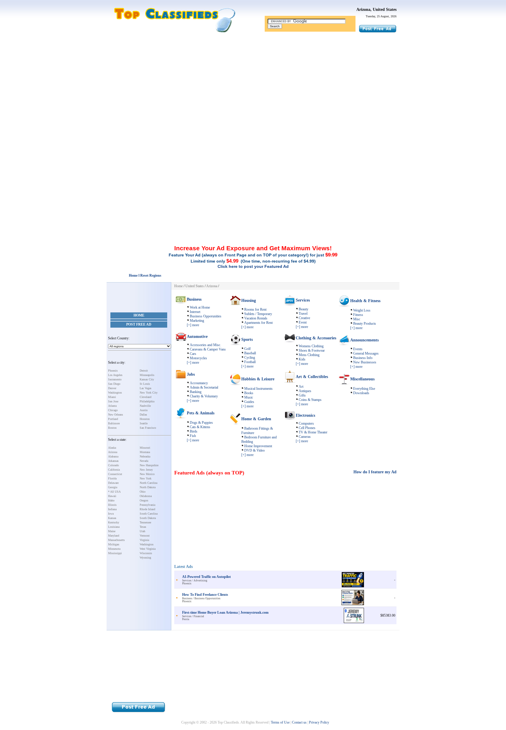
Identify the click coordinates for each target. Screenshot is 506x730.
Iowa (111, 513)
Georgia (112, 487)
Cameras (305, 437)
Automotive (197, 336)
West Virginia (147, 548)
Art (301, 386)
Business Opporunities (205, 316)
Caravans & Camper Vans (208, 349)
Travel (303, 314)
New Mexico (147, 474)
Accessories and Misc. (205, 345)
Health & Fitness (365, 301)
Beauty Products (364, 323)
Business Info (362, 358)
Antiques (305, 391)
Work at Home (200, 307)
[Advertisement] (253, 80)
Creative (304, 318)
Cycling (249, 357)
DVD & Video (254, 450)
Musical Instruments (258, 389)
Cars (193, 354)
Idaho (111, 500)
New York (145, 478)
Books (248, 393)
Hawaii (112, 496)
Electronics (305, 415)
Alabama (113, 456)
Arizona (112, 452)
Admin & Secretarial (204, 387)
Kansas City (147, 379)
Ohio (143, 491)
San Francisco (148, 427)
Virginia (144, 540)
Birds (193, 431)
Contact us (299, 722)
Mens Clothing (309, 355)
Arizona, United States (376, 9)
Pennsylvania (147, 504)
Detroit (144, 370)
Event (303, 322)
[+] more (193, 325)
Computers (306, 423)
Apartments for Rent (258, 323)
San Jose (113, 401)
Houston (145, 419)
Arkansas (113, 460)
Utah (142, 531)
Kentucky (113, 522)
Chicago (113, 410)
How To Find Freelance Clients (205, 595)
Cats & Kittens (200, 427)
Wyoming (145, 557)
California (114, 469)
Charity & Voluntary (204, 396)
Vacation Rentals (255, 318)
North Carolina (148, 482)
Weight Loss (361, 310)
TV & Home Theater (313, 432)
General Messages (366, 353)
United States (194, 286)
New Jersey (146, 469)
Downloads (361, 393)
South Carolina (149, 513)
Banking (195, 392)
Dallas (143, 414)
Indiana (112, 509)
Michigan (113, 544)
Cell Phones (307, 428)
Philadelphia (147, 401)
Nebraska (145, 456)
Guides (249, 402)
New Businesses (364, 362)
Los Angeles (115, 375)
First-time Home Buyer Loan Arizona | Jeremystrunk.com (225, 612)
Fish (193, 436)
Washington (115, 392)
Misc (356, 319)
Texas (143, 526)
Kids (302, 359)
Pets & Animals (200, 413)
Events (358, 349)
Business (194, 299)
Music (248, 397)
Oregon (144, 500)
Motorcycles (198, 358)
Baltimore (114, 423)
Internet (195, 312)
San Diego (114, 383)
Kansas (112, 518)
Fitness (358, 315)
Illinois (112, 504)
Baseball (250, 353)
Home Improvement (258, 446)
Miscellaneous (362, 379)
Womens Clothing (311, 346)
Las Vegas (145, 388)
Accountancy (199, 383)
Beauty (303, 309)
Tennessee (145, 522)
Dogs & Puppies (201, 423)
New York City (149, 392)
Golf (247, 349)
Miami (112, 397)
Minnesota (114, 548)
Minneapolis (147, 375)
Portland (113, 419)
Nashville (145, 405)
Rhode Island (147, 509)
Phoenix (113, 370)
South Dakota (148, 518)
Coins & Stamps (310, 400)
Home (139, 315)
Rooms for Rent (255, 309)
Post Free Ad (138, 324)
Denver (112, 388)
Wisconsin (146, 553)
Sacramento (115, 379)
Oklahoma (146, 496)
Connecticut (115, 474)
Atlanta (112, 405)
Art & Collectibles (312, 377)
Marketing (197, 321)
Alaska (112, 447)
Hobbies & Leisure (257, 379)
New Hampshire (149, 465)
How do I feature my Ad (374, 472)
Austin (144, 410)
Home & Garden (256, 419)
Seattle (144, 423)
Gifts (302, 395)
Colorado (113, 465)
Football (250, 362)
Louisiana (113, 526)
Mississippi (115, 553)
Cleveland (145, 397)
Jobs (191, 374)
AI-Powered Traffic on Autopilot (206, 577)
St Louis (145, 383)
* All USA (114, 491)
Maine (111, 531)
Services (303, 300)
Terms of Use (280, 722)
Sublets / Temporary (258, 314)
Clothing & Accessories (316, 338)
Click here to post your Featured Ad (253, 266)
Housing (248, 300)
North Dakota (147, 487)
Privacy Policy (319, 722)
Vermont (145, 535)
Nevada (144, 460)
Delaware (113, 482)
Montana (145, 452)
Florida (112, 478)
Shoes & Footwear (312, 350)
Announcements (364, 340)
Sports (247, 339)
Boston (112, 427)
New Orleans (115, 414)
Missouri (145, 447)
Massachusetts (116, 540)
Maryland (113, 535)
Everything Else (364, 389)
